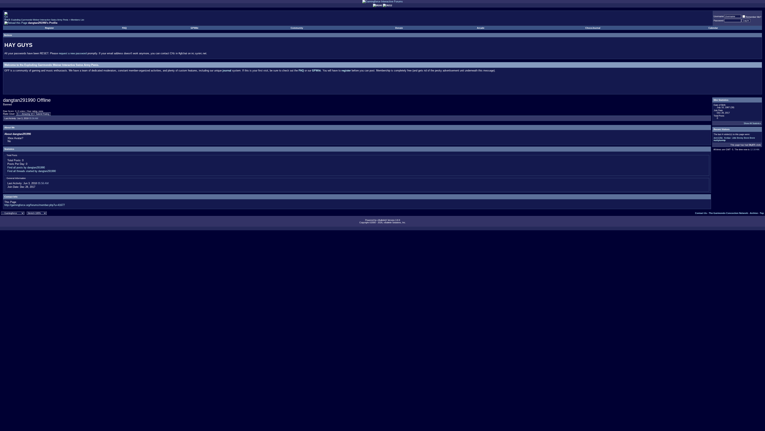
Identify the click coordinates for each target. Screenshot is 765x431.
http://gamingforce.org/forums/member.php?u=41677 (34, 205)
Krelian (727, 138)
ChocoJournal (592, 28)
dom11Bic (718, 138)
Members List (77, 20)
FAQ (124, 28)
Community (297, 28)
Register (49, 28)
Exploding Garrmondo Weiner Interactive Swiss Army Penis (39, 20)
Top (762, 213)
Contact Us (701, 213)
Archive (754, 213)
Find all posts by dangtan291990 (26, 167)
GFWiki (194, 28)
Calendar (713, 28)
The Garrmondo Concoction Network (728, 213)
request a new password (73, 53)
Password (718, 20)
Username (719, 16)
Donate (399, 28)
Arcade (480, 28)
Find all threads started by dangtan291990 (31, 171)
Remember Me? (753, 17)
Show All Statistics (752, 123)
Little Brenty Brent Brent (743, 138)
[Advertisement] (382, 84)
